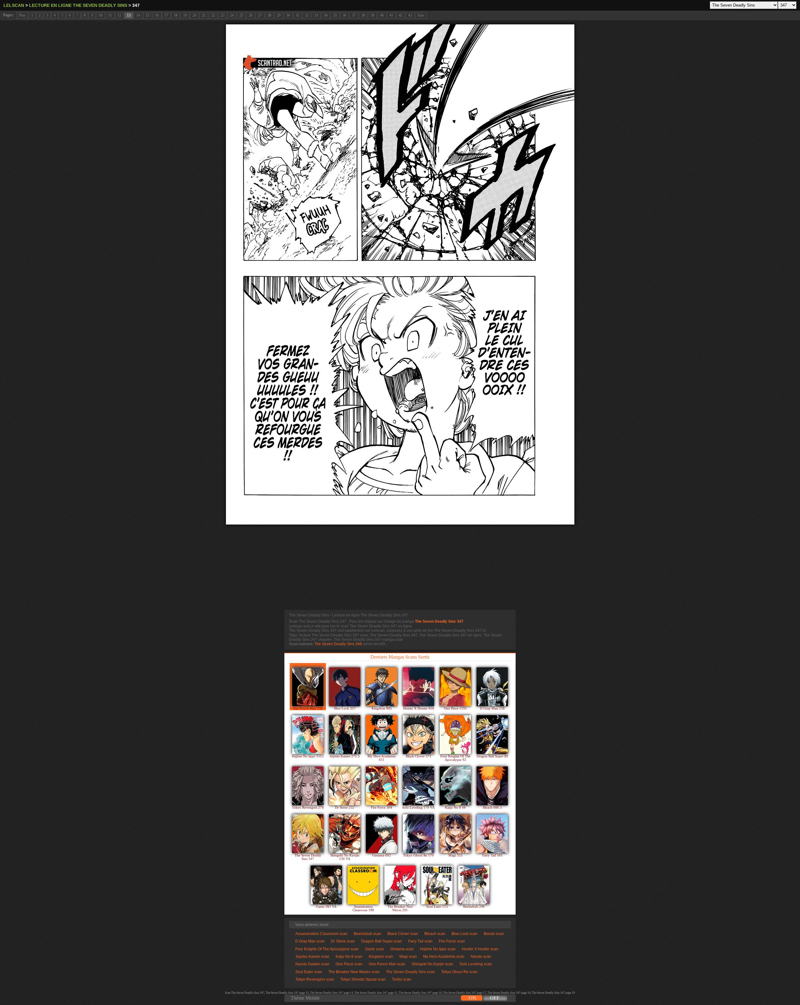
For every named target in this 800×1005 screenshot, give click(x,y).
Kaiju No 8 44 (455, 807)
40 (382, 15)
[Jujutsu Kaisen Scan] (344, 735)
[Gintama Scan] (381, 834)
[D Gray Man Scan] (492, 687)
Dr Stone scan (343, 941)
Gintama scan (402, 949)
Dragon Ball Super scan (381, 941)
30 (288, 15)
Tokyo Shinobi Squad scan (363, 979)
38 (363, 15)
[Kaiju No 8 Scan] (455, 786)
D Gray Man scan (310, 941)
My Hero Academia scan (443, 956)
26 (250, 15)
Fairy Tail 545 (492, 855)
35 (335, 15)
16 (157, 15)
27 (260, 15)
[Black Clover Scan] (418, 735)
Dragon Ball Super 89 (492, 756)
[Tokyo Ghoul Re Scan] (418, 834)
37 (354, 15)
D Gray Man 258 (492, 708)
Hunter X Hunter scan (480, 949)
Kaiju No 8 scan (349, 956)
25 (241, 15)
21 (204, 15)
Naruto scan (481, 956)
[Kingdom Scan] (381, 687)
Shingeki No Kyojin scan (432, 964)
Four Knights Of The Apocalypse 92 (455, 758)
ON (472, 998)
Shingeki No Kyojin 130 (344, 857)
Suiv (421, 15)
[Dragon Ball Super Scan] (492, 735)
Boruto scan (494, 934)
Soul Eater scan (308, 972)
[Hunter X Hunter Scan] (418, 687)
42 (400, 15)
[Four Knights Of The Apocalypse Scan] (455, 735)
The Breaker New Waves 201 (400, 908)
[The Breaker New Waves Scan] (400, 885)
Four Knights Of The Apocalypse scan (327, 949)
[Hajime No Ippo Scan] (308, 735)
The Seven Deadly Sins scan (410, 972)
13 (129, 15)
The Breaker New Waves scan (354, 972)
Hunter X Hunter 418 (418, 708)
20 (194, 15)
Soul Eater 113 (437, 906)
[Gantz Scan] (326, 885)
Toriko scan (401, 979)
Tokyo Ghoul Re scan (459, 972)
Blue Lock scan (465, 934)
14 (138, 15)
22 (213, 15)
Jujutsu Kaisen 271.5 (345, 756)
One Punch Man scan (387, 964)
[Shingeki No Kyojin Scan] (344, 834)
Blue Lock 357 (345, 708)
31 (297, 15)
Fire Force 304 (381, 807)
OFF (494, 998)
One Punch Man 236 (308, 708)
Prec (22, 15)
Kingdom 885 (382, 708)
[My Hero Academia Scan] (381, 735)
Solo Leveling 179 (416, 807)
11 (110, 15)
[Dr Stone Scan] (344, 786)
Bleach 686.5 (492, 807)
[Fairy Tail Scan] (492, 834)
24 (232, 15)
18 (176, 15)
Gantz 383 (324, 906)
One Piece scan (349, 964)
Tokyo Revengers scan (314, 979)
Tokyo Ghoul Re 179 (418, 855)
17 (166, 15)
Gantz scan (374, 949)
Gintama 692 (381, 855)
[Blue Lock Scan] (344, 687)
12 (119, 15)
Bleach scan (434, 934)
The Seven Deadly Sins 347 (439, 621)
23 (222, 15)
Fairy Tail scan (420, 941)
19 (185, 15)
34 (326, 15)
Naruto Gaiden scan (312, 964)
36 (344, 15)
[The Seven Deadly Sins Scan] (308, 834)
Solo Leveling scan (475, 964)
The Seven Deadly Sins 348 (338, 644)
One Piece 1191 (455, 708)
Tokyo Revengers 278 (308, 807)
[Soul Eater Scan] (437, 885)
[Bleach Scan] (492, 786)
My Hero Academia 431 (382, 758)
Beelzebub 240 (474, 906)
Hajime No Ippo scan (438, 949)
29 (279, 15)
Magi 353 (455, 855)
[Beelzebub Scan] (474, 885)
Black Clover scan (403, 934)
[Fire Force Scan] (381, 786)
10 (100, 15)
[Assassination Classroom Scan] (363, 885)
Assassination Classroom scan (321, 934)
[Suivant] (400, 274)
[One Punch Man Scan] (308, 687)
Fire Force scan (452, 941)
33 (316, 15)
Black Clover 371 (418, 756)
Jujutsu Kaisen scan (312, 956)
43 (410, 15)
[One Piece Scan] (455, 687)
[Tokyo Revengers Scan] (308, 786)
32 (307, 15)
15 (147, 15)
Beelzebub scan (367, 934)
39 (372, 15)
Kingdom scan (381, 956)
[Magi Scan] (455, 834)
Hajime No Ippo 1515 (308, 756)
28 (269, 15)
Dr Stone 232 (344, 807)
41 (391, 15)
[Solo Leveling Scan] (418, 786)
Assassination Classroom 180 (363, 908)
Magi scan (408, 956)
